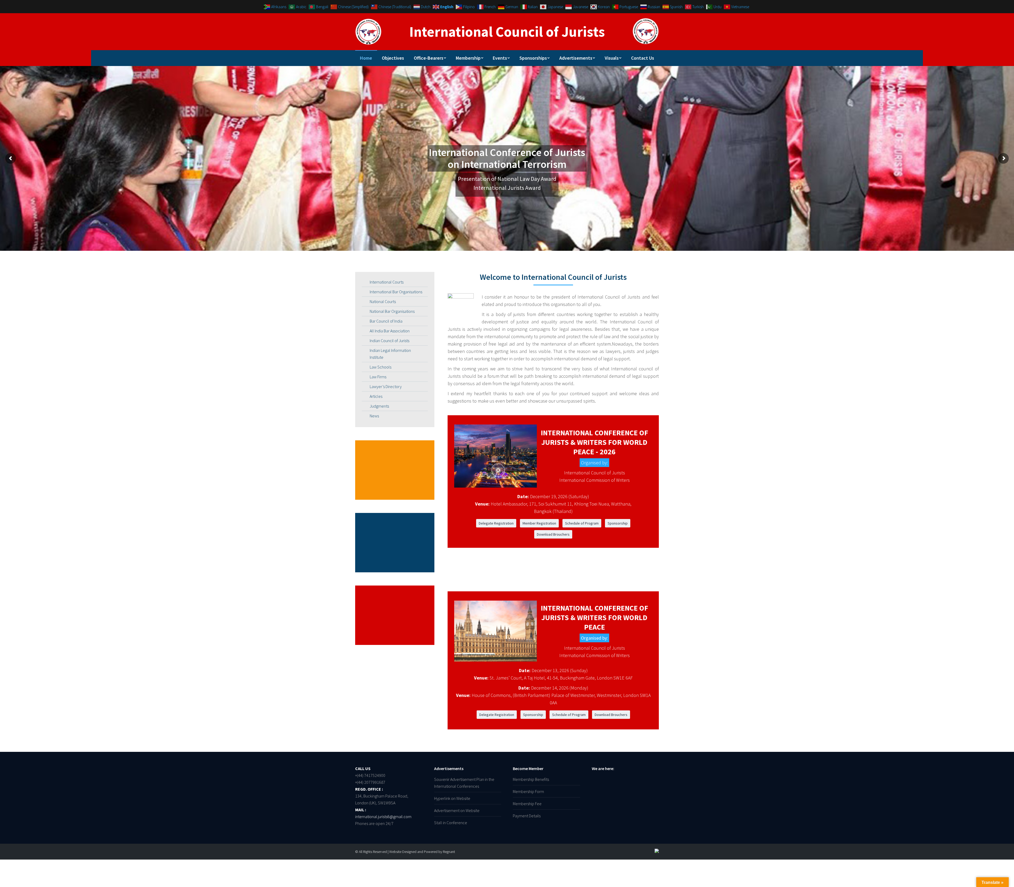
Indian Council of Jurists (389, 340)
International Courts (386, 282)
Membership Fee (527, 803)
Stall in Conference (450, 822)
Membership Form (528, 791)
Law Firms (378, 376)
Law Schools (380, 367)
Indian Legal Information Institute (390, 354)
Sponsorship (618, 523)
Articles (376, 396)
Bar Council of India (386, 321)
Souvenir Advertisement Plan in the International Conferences (464, 783)
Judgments (379, 406)
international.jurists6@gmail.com (383, 816)
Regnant (449, 851)
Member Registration (539, 523)
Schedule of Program (582, 523)
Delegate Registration (496, 523)
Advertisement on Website (457, 810)
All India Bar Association (390, 330)
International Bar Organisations (396, 291)
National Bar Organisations (392, 311)
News (374, 415)
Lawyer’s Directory (386, 386)
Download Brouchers (553, 534)
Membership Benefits (531, 779)
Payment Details (527, 815)
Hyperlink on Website (452, 798)
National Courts (383, 301)
